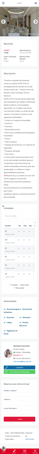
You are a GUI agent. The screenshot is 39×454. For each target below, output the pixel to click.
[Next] (35, 21)
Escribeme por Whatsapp (19, 372)
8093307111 (18, 355)
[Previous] (3, 21)
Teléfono (7, 399)
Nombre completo (10, 391)
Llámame (19, 367)
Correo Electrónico (10, 408)
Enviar (20, 419)
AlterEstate (29, 439)
